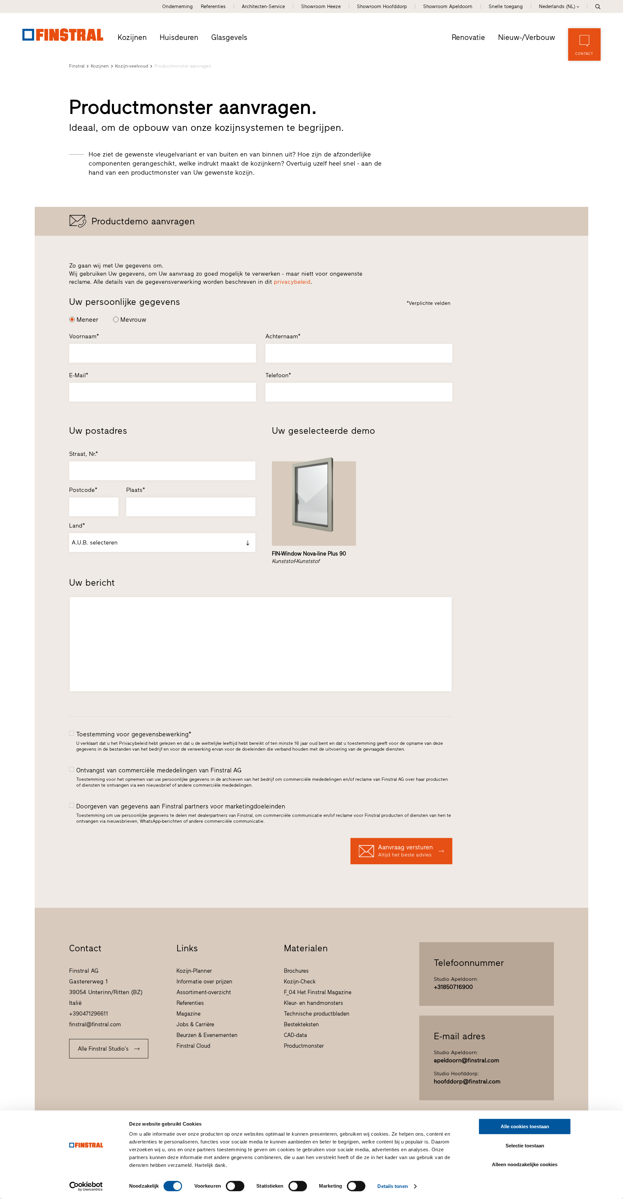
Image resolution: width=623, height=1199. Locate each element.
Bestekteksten (301, 1024)
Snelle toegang (506, 6)
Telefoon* (278, 375)
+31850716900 (453, 987)
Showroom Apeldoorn (447, 6)
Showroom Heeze (321, 6)
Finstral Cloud (193, 1046)
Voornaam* (84, 336)
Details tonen (392, 1186)
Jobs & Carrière (195, 1024)
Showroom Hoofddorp (382, 6)
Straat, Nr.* (83, 453)
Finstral (76, 66)
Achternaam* (282, 336)
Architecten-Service (263, 6)
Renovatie (468, 37)
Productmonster (304, 1046)
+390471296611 (88, 1013)
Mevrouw (133, 319)
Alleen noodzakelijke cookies (524, 1164)
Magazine (189, 1013)
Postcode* (83, 489)
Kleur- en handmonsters (313, 1003)
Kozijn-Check (300, 981)
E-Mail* (78, 375)
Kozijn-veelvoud (131, 66)
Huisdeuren (179, 37)
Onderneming (177, 6)
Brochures (296, 971)
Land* (77, 525)
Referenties (213, 6)
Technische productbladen (316, 1013)
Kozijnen (132, 37)
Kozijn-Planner (194, 971)
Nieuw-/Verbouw (526, 37)
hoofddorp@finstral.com (467, 1081)
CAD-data (295, 1035)
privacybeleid (292, 281)
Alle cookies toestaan (525, 1126)
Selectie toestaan (525, 1145)
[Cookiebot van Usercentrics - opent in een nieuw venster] (86, 1186)
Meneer (87, 319)
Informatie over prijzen (204, 981)
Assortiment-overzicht (204, 992)
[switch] (235, 1186)
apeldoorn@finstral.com (466, 1060)
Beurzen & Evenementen (207, 1035)
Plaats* (135, 489)
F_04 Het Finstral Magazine (317, 992)
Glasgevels (229, 37)
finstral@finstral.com (95, 1024)
